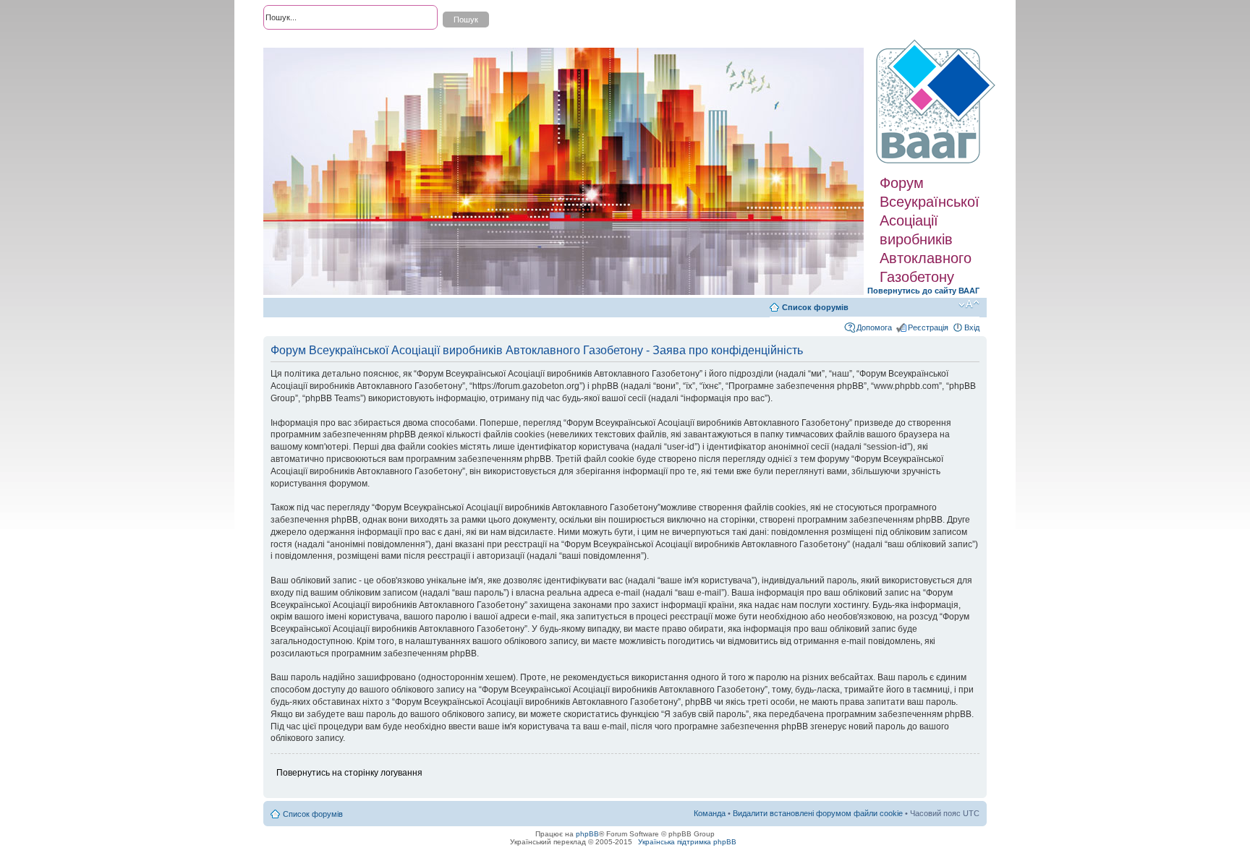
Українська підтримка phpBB (687, 842)
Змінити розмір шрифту (968, 304)
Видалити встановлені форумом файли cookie (818, 813)
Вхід (971, 327)
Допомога (874, 327)
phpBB (587, 834)
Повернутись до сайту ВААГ (923, 290)
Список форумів (815, 307)
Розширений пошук (298, 43)
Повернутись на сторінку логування (349, 773)
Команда (710, 813)
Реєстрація (928, 327)
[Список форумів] (937, 102)
